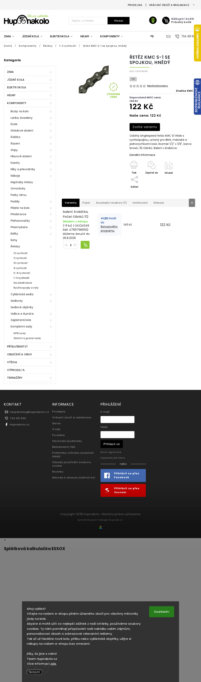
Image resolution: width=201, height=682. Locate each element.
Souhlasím (161, 612)
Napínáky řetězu (22, 182)
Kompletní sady (21, 326)
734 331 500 (18, 418)
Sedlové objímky (22, 307)
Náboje (15, 176)
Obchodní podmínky (67, 441)
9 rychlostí (20, 268)
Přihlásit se (111, 444)
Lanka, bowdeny (22, 118)
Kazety (15, 163)
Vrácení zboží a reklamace (169, 5)
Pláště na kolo (20, 208)
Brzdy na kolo (20, 111)
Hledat (118, 20)
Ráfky (14, 234)
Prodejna (135, 5)
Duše (14, 124)
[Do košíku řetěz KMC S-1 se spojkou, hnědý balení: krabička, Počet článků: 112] (85, 245)
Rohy (14, 240)
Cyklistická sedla (22, 294)
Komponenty (16, 103)
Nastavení (34, 671)
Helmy (11, 95)
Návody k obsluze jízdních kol (73, 477)
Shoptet (92, 519)
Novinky (57, 471)
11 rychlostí (20, 258)
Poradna (58, 435)
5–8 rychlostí (22, 273)
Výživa (12, 362)
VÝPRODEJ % (16, 370)
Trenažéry (14, 378)
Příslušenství (17, 346)
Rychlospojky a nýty (26, 287)
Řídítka (15, 137)
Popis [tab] (86, 202)
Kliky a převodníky (23, 169)
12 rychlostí (20, 253)
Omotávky (18, 188)
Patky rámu (18, 195)
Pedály (15, 201)
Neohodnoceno (157, 86)
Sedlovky (17, 301)
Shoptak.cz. (116, 519)
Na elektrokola (23, 282)
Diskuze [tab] (159, 202)
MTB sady (20, 333)
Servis (56, 423)
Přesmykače (19, 227)
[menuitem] (11, 36)
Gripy (14, 150)
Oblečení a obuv (19, 354)
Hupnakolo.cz (20, 424)
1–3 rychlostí (21, 278)
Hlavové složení (21, 156)
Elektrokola (16, 87)
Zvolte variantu (144, 127)
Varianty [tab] (71, 202)
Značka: (184, 90)
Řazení (15, 143)
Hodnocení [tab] (140, 202)
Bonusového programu (109, 229)
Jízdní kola (15, 80)
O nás (56, 429)
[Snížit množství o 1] (66, 245)
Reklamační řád (63, 447)
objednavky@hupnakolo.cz (29, 412)
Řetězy (15, 246)
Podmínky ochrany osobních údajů (73, 454)
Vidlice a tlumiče (22, 314)
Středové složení (22, 131)
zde (53, 664)
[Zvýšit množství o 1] (75, 245)
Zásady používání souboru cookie (71, 464)
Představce (18, 214)
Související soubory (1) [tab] (111, 202)
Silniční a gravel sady (27, 338)
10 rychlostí (20, 263)
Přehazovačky (20, 221)
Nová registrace (110, 452)
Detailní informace (142, 155)
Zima (10, 72)
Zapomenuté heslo (112, 457)
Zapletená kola (21, 320)
